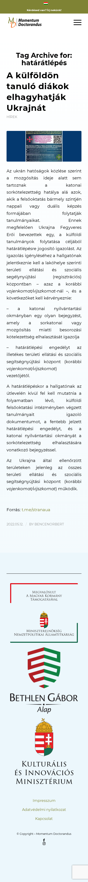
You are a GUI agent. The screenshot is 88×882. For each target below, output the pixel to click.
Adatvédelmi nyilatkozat (44, 810)
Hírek (12, 117)
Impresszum (44, 800)
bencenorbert (49, 524)
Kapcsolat (44, 819)
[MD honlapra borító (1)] (44, 146)
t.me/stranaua (36, 509)
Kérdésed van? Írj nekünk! (44, 10)
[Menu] (75, 22)
